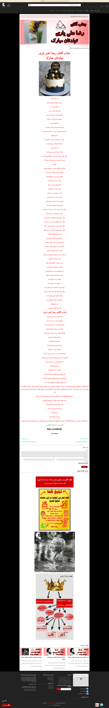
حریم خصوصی (51, 685)
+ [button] (74, 675)
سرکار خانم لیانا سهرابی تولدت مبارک (65, 679)
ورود (101, 6)
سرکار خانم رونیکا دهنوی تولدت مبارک (65, 680)
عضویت (58, 689)
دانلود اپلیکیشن (5, 705)
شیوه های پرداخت (50, 678)
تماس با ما (51, 10)
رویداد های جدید (79, 10)
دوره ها (90, 10)
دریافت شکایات (51, 687)
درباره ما (57, 10)
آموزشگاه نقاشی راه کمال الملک (51, 703)
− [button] (74, 677)
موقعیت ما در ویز (83, 688)
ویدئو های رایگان (70, 10)
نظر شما (86, 450)
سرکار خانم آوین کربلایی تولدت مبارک (65, 677)
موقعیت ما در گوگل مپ (82, 693)
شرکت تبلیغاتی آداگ (50, 705)
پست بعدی (25, 439)
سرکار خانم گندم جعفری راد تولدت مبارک (64, 683)
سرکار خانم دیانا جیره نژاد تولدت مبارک (65, 682)
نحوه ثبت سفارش (50, 679)
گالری (86, 10)
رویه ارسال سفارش (50, 677)
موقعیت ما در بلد (83, 691)
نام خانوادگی (86, 457)
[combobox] (56, 5)
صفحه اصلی (96, 10)
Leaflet (87, 685)
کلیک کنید (73, 16)
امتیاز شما (86, 461)
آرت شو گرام (63, 10)
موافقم (43, 1)
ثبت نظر (84, 467)
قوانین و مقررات (51, 688)
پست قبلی (81, 440)
